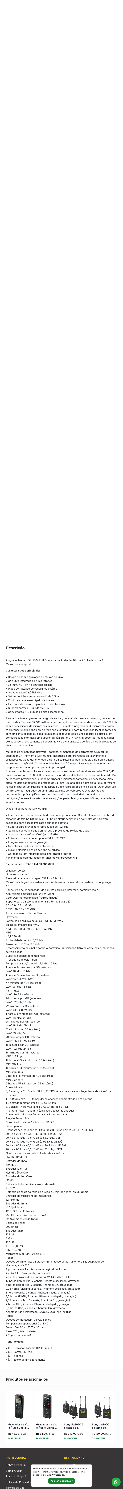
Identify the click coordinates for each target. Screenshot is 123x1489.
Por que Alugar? (16, 1476)
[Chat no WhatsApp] (116, 1482)
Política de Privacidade (19, 1482)
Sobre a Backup (16, 1465)
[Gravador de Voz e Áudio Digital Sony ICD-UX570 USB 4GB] (47, 1407)
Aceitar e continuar (62, 1480)
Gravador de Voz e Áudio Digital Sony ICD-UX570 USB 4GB (46, 1429)
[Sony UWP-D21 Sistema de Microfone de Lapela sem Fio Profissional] (102, 1407)
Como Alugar (14, 1470)
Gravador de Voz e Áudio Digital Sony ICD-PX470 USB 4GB (19, 1429)
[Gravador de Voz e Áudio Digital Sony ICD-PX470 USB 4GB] (19, 1407)
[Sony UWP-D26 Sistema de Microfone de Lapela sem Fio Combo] (75, 1407)
